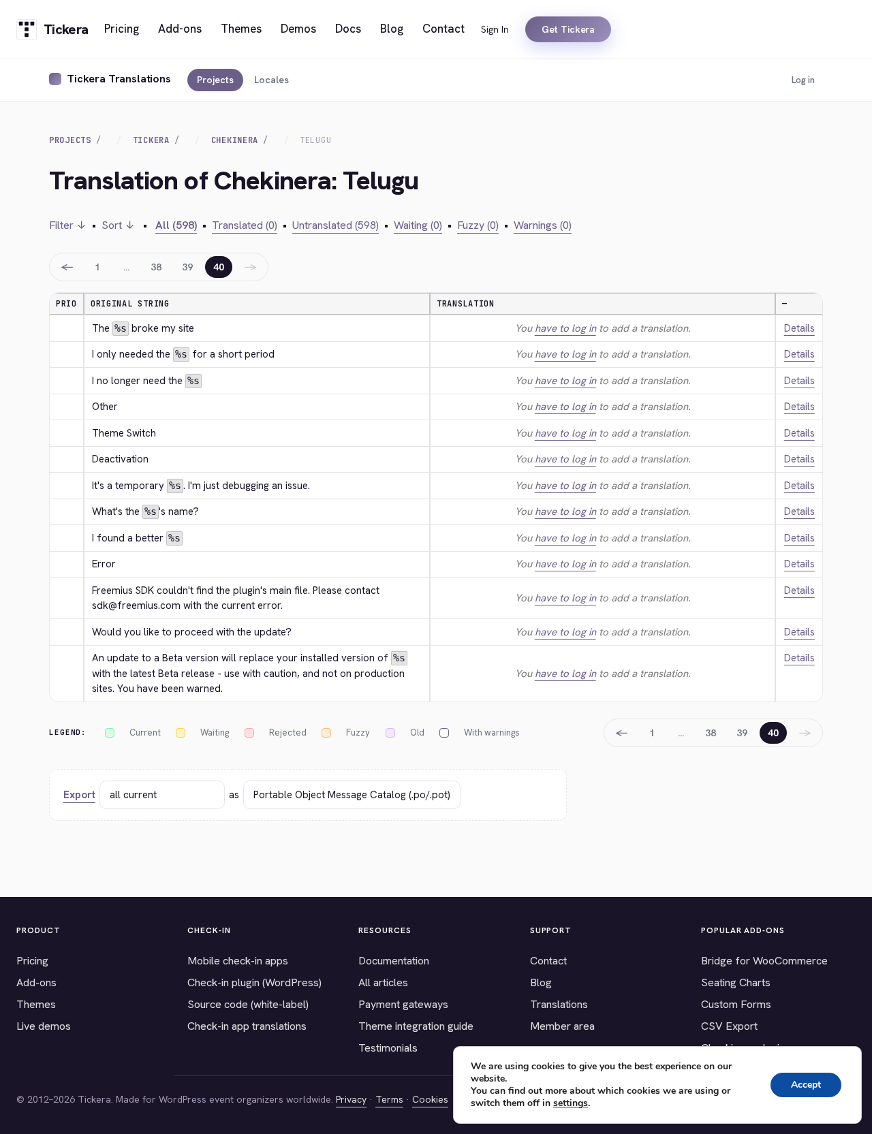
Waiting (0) (418, 225)
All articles (383, 982)
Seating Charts (735, 982)
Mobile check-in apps (237, 961)
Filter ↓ (68, 225)
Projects (215, 80)
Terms (389, 1099)
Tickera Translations (119, 79)
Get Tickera (568, 29)
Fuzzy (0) (478, 225)
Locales (271, 80)
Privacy (351, 1099)
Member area (562, 1026)
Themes (36, 1004)
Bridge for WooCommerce (764, 961)
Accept (806, 1084)
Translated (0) (244, 225)
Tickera (151, 140)
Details (799, 328)
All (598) (176, 225)
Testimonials (388, 1048)
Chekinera (234, 140)
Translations (559, 1004)
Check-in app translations (247, 1026)
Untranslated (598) (335, 225)
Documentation (393, 961)
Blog (541, 982)
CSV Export (729, 1026)
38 (156, 267)
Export (79, 795)
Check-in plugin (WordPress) (254, 982)
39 (187, 267)
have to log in (565, 328)
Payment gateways (403, 1004)
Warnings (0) (543, 225)
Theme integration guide (415, 1026)
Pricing (32, 961)
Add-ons (36, 982)
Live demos (43, 1026)
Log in (803, 80)
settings (570, 1103)
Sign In (495, 29)
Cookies (430, 1099)
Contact (548, 961)
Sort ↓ (118, 225)
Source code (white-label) (248, 1004)
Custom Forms (736, 1004)
